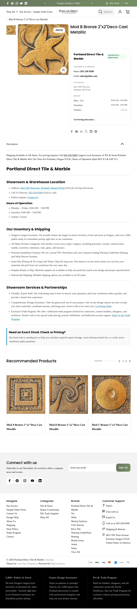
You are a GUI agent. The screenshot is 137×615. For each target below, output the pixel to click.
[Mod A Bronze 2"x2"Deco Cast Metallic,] (26, 395)
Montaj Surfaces (79, 521)
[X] (86, 131)
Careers (10, 536)
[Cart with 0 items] (127, 12)
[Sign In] (120, 12)
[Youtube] (21, 3)
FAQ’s (109, 506)
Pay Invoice (25, 11)
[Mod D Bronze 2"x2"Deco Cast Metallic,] (68, 395)
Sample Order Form (42, 11)
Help (126, 3)
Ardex (74, 544)
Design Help (12, 517)
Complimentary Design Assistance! (68, 3)
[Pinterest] (12, 3)
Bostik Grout (77, 540)
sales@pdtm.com (88, 76)
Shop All (10, 11)
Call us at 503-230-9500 (118, 523)
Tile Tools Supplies (49, 513)
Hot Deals (114, 3)
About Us (11, 521)
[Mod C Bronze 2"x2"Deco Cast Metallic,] (111, 395)
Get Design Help (103, 306)
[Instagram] (17, 3)
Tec (73, 513)
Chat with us (112, 511)
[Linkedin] (26, 3)
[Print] (81, 131)
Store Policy (12, 529)
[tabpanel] (11, 30)
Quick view (33, 374)
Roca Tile (76, 529)
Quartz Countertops (49, 509)
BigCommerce (58, 563)
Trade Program (13, 532)
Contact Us (32, 197)
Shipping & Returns (115, 529)
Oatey (74, 548)
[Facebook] (7, 3)
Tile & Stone (46, 506)
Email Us (110, 517)
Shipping (10, 525)
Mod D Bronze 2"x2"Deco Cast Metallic (67, 426)
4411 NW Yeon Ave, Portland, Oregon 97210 (42, 188)
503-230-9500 (87, 71)
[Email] (76, 131)
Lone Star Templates (27, 563)
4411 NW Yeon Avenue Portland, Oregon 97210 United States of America (118, 539)
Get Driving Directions (84, 120)
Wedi (73, 517)
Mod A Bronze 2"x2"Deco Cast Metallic (24, 426)
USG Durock (77, 525)
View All (75, 552)
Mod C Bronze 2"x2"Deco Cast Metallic (110, 426)
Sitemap (50, 559)
